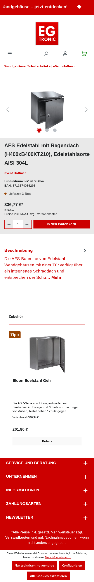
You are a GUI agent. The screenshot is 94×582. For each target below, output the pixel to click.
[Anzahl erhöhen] (27, 224)
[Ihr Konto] (65, 53)
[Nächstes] (86, 110)
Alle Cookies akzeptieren (48, 576)
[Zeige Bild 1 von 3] (39, 130)
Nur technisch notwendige (34, 565)
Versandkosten (17, 537)
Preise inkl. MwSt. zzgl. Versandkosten (30, 214)
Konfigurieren (72, 565)
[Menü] (9, 53)
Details (47, 441)
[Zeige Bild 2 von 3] (47, 130)
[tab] (45, 264)
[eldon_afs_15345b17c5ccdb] (47, 109)
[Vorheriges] (7, 110)
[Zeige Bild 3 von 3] (55, 130)
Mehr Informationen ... (58, 557)
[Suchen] (46, 53)
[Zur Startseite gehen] (47, 33)
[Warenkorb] (84, 53)
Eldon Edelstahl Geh (31, 380)
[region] (47, 109)
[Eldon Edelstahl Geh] (47, 353)
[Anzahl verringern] (9, 224)
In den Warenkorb (61, 224)
